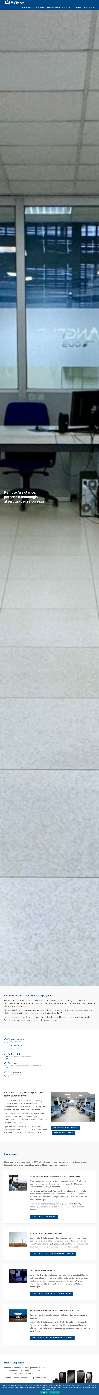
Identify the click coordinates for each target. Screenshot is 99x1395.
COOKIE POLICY (54, 1392)
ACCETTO (44, 1392)
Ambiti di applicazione (53, 7)
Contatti (91, 7)
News (85, 7)
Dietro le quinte (67, 7)
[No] (97, 1389)
